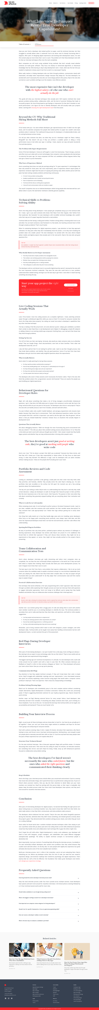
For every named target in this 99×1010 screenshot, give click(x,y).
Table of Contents (24, 44)
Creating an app (76, 987)
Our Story (55, 1000)
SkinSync (55, 992)
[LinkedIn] (5, 998)
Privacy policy (35, 1000)
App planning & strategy (38, 987)
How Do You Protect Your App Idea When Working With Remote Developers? (75, 964)
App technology (76, 992)
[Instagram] (9, 998)
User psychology (77, 999)
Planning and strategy (78, 994)
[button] (56, 3)
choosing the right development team (42, 107)
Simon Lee (12, 968)
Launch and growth (77, 1001)
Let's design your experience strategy (30, 861)
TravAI (54, 987)
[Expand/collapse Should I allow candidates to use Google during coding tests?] (78, 892)
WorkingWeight (56, 990)
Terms (34, 1002)
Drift (54, 996)
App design (35, 988)
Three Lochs (55, 994)
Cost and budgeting (77, 990)
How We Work (56, 1002)
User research (76, 996)
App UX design (36, 990)
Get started (70, 288)
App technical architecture (38, 994)
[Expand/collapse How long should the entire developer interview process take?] (78, 878)
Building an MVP (77, 988)
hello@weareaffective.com (10, 995)
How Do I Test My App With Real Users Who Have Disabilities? (21, 959)
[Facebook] (12, 998)
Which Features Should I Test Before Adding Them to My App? (49, 959)
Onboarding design (77, 997)
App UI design (36, 992)
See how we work (71, 285)
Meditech (55, 988)
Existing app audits (37, 996)
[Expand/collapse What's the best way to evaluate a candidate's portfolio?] (78, 921)
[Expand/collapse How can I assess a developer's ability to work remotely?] (78, 915)
